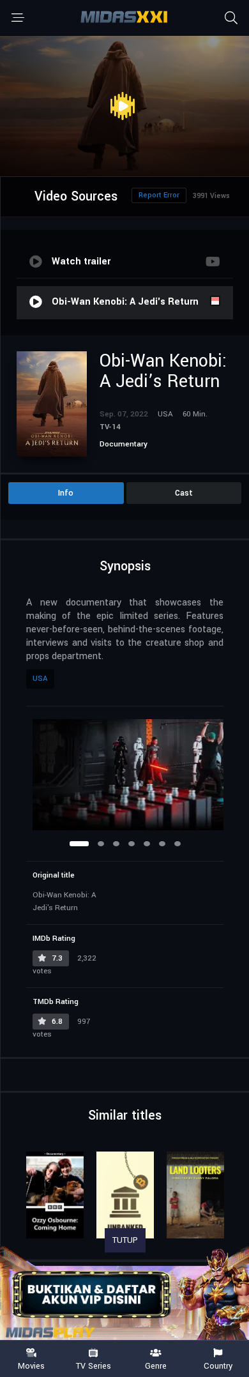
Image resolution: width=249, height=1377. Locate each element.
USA (40, 678)
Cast (184, 493)
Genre (156, 1365)
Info (65, 493)
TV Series (93, 1365)
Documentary (123, 444)
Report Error (159, 195)
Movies (31, 1365)
